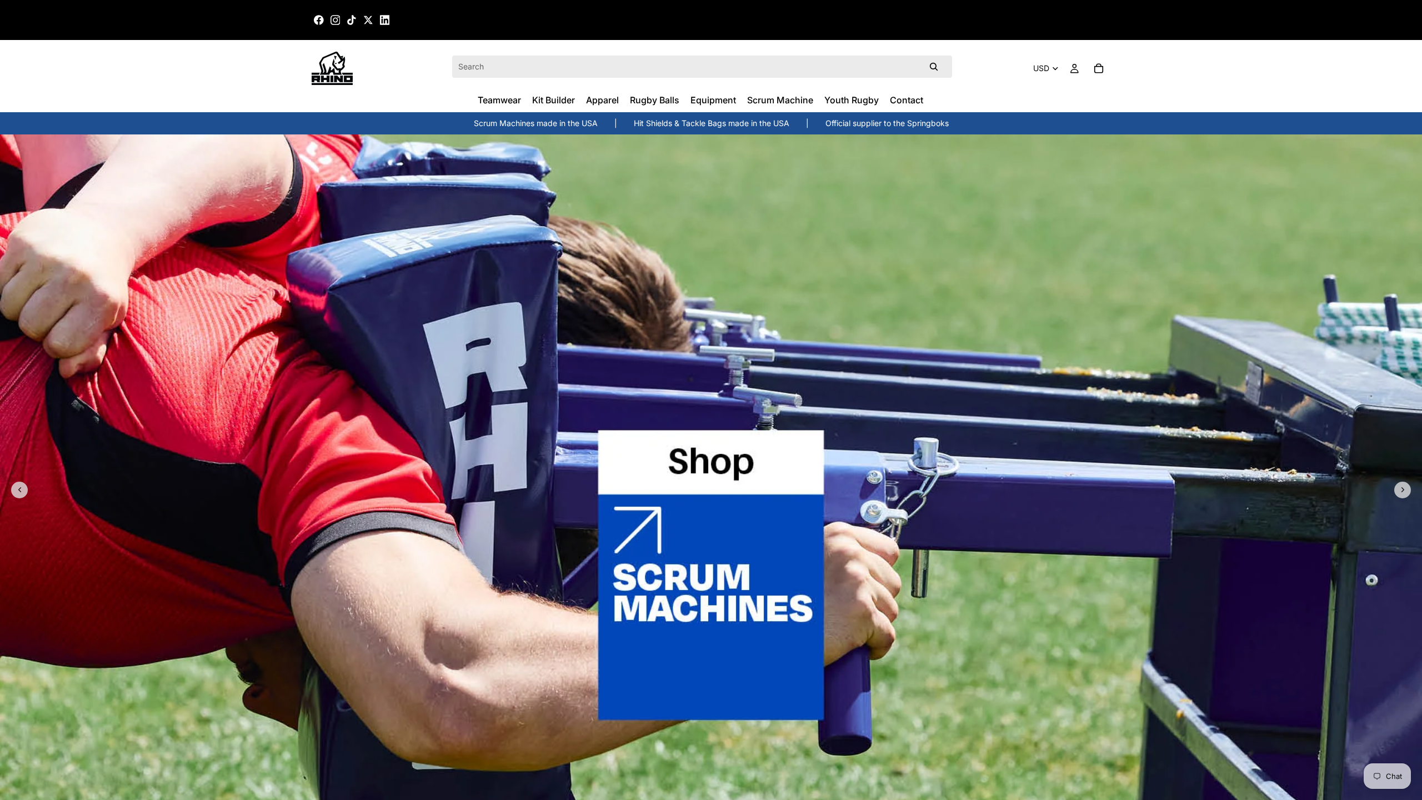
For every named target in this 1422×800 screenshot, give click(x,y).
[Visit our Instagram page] (336, 20)
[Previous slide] (19, 490)
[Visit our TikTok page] (352, 20)
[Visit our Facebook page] (319, 20)
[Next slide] (1402, 490)
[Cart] (1098, 68)
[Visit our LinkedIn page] (385, 20)
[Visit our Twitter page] (368, 20)
